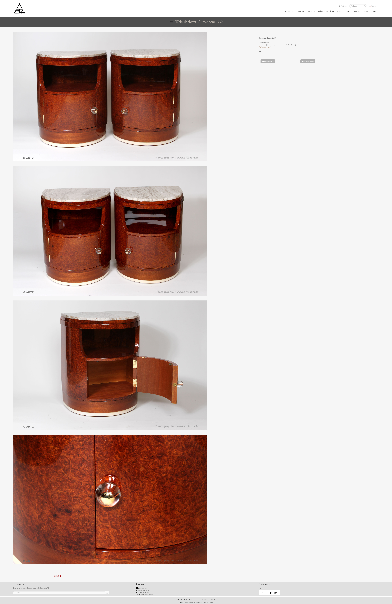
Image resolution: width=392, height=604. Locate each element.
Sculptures (311, 11)
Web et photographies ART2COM (190, 602)
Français (373, 6)
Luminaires (300, 11)
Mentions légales (207, 602)
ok (107, 593)
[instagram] (260, 588)
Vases (348, 11)
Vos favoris (343, 6)
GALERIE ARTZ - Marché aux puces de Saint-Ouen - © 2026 (196, 600)
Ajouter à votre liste (308, 61)
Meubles (339, 11)
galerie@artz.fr (142, 588)
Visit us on (266, 592)
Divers (365, 11)
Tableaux (357, 11)
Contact (374, 11)
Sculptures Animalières (326, 11)
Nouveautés (289, 11)
